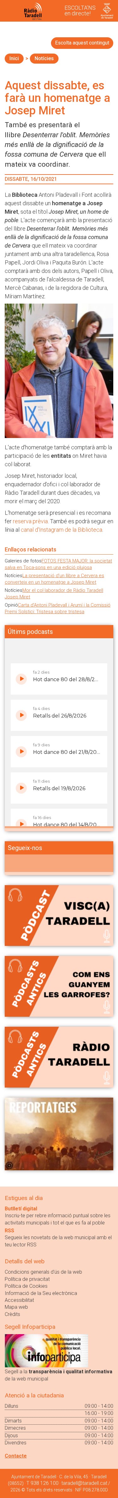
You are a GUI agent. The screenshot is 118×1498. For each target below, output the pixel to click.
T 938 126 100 (42, 1483)
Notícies (44, 58)
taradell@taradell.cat (84, 1483)
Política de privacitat (27, 1279)
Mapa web (16, 1307)
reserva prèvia (30, 521)
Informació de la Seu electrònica (41, 1293)
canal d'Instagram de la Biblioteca (61, 529)
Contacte (16, 1456)
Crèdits (12, 1314)
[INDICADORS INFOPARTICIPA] (46, 1350)
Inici (14, 58)
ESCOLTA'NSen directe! (80, 10)
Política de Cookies (26, 1286)
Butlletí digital (21, 1209)
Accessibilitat (19, 1300)
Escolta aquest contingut (82, 43)
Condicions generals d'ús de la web (43, 1272)
